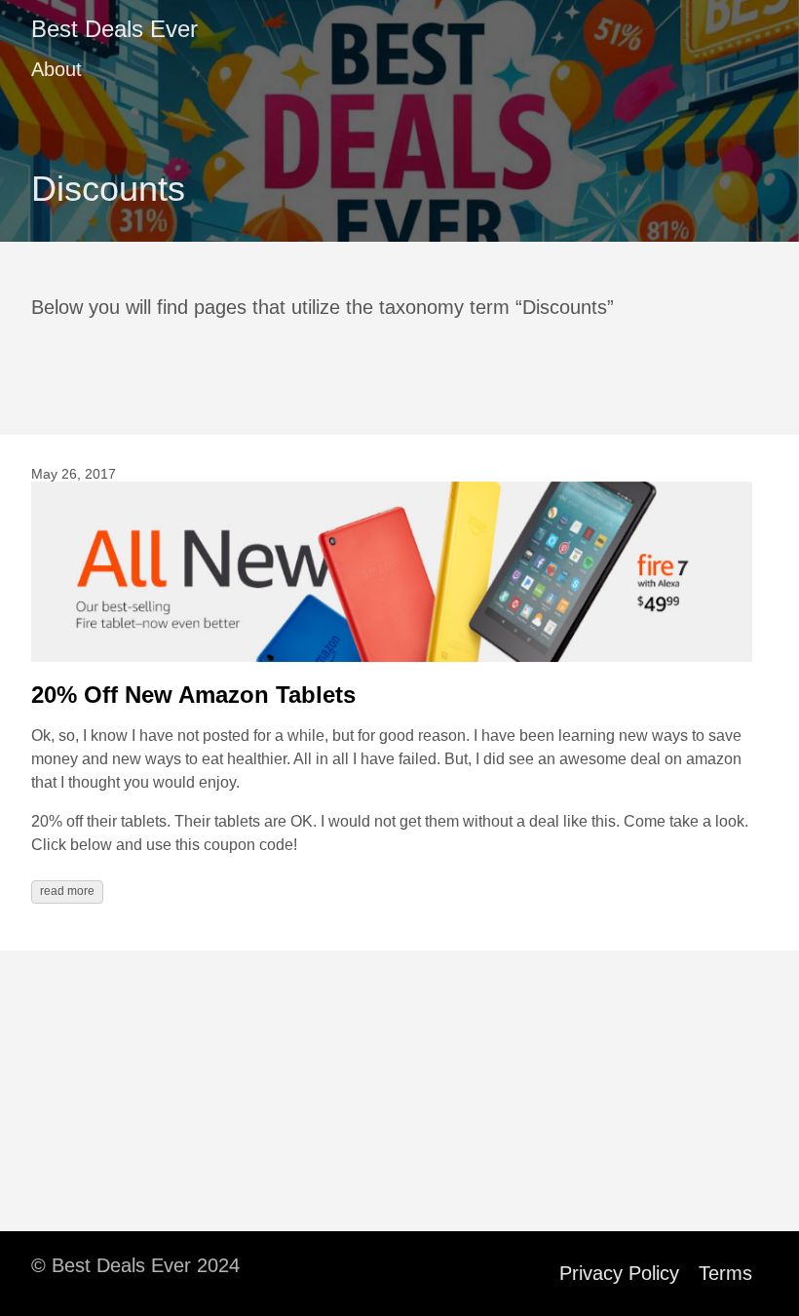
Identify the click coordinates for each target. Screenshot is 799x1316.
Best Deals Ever (114, 29)
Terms (725, 1273)
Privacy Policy (619, 1273)
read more (67, 891)
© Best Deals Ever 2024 (135, 1265)
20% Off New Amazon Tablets (193, 694)
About (56, 69)
